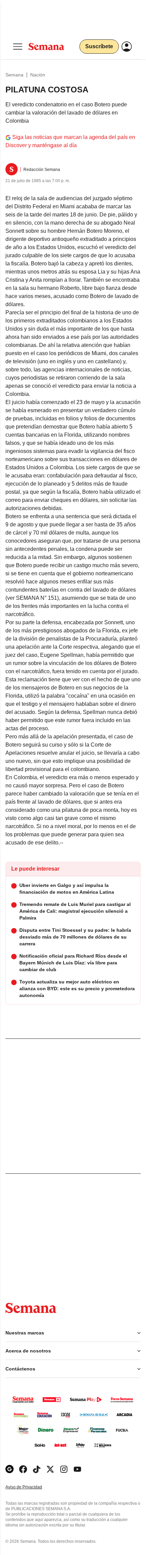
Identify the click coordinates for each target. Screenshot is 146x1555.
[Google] (9, 1469)
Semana (14, 74)
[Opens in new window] (23, 1469)
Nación (37, 74)
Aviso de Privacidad (30, 1487)
